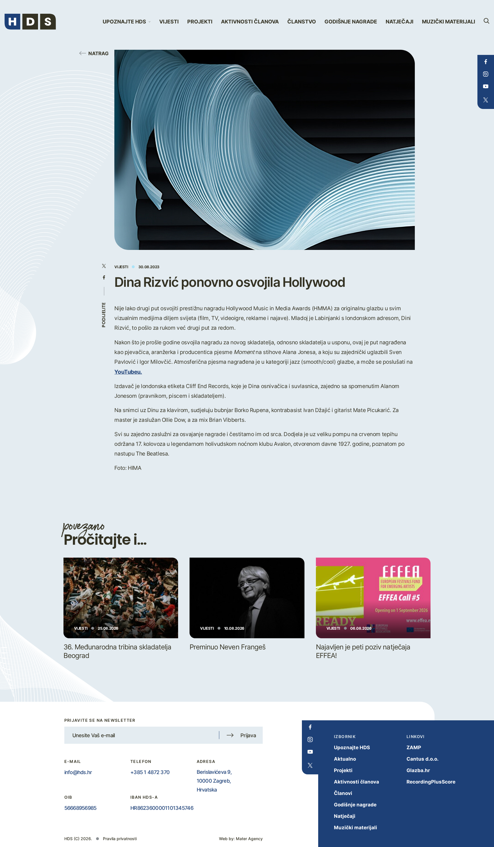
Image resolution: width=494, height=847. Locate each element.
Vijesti (169, 21)
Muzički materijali (448, 21)
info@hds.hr (78, 772)
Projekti (199, 21)
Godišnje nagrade (350, 21)
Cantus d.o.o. (423, 758)
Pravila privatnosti (120, 838)
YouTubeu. (128, 371)
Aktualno (345, 758)
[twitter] (485, 100)
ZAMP (414, 747)
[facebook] (485, 61)
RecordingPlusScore (431, 781)
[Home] (30, 22)
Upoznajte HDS (352, 747)
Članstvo (301, 21)
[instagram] (485, 74)
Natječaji (399, 21)
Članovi (343, 793)
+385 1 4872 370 (150, 772)
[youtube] (485, 86)
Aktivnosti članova (250, 21)
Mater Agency (249, 838)
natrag (98, 53)
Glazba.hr (418, 770)
